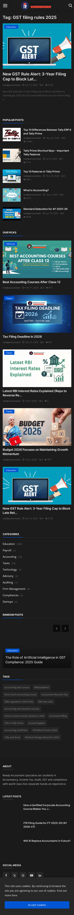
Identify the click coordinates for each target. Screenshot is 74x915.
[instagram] (23, 875)
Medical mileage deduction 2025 (42, 737)
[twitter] (14, 875)
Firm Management (14, 589)
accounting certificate (15, 730)
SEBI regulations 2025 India (18, 701)
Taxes (6, 563)
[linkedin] (39, 875)
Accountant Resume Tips (54, 694)
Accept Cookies (37, 905)
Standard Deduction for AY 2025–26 (45, 208)
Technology (10, 569)
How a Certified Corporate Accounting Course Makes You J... (46, 807)
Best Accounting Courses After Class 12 (32, 282)
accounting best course (16, 687)
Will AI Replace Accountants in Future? (47, 840)
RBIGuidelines (41, 687)
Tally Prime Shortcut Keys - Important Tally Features (46, 152)
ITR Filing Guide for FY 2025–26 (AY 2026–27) (45, 824)
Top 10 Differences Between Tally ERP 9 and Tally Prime (47, 131)
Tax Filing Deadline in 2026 (22, 336)
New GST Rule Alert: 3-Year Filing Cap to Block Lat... (34, 76)
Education (9, 544)
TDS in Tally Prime (13, 723)
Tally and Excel (12, 737)
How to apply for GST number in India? (34, 662)
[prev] (56, 628)
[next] (65, 628)
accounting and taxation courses (21, 708)
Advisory (8, 576)
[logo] (37, 5)
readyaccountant (11, 84)
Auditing (8, 582)
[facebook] (6, 875)
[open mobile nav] (5, 5)
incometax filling (58, 715)
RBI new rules (45, 701)
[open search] (69, 5)
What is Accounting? (36, 190)
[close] (70, 881)
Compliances (10, 595)
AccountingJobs (36, 723)
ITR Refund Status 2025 (45, 730)
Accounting (9, 556)
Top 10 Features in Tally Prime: (41, 171)
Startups (8, 601)
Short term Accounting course (20, 694)
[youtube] (31, 875)
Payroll (7, 550)
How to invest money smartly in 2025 (24, 715)
